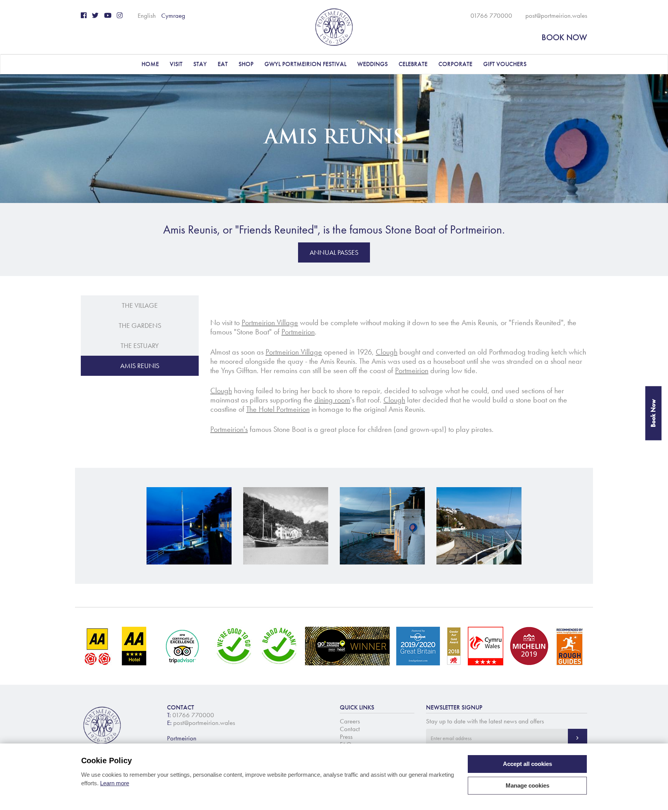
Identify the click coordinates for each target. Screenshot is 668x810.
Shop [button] (246, 64)
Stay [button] (200, 64)
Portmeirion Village (270, 322)
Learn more (114, 783)
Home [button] (150, 64)
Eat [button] (223, 64)
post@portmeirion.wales (556, 15)
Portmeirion (298, 331)
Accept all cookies (527, 764)
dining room (332, 399)
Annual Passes (334, 252)
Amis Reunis (139, 366)
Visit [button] (176, 64)
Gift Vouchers (505, 64)
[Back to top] (652, 794)
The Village (140, 305)
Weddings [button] (372, 64)
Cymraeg (173, 15)
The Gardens (140, 325)
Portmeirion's (229, 429)
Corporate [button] (455, 64)
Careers (350, 721)
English (147, 15)
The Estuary (140, 345)
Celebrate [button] (413, 64)
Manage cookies (527, 785)
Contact (350, 729)
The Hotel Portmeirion (278, 409)
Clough (386, 351)
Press (346, 736)
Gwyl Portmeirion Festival (305, 64)
